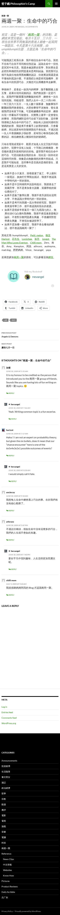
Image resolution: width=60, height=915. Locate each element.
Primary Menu (56, 3)
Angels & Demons (10, 335)
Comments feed (9, 717)
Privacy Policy (7, 911)
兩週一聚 (5, 16)
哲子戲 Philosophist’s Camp (18, 3)
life (5, 320)
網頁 (50, 257)
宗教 (4, 799)
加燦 (8, 367)
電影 (4, 815)
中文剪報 (7, 864)
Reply (11, 393)
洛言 (36, 238)
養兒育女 (6, 777)
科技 (4, 842)
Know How (8, 875)
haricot (9, 430)
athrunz (10, 521)
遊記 (4, 782)
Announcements (9, 760)
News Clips (8, 859)
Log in (4, 707)
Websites (7, 870)
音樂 (4, 831)
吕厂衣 (5, 897)
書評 (4, 810)
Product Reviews (10, 886)
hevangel (19, 27)
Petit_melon (36, 235)
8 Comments (32, 27)
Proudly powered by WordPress (28, 911)
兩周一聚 (34, 34)
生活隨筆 (6, 771)
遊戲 (4, 826)
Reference (6, 853)
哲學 (4, 793)
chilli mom (11, 580)
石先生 (15, 238)
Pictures (6, 881)
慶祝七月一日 (8, 346)
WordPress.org (9, 723)
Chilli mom (36, 242)
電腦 (4, 837)
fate (14, 320)
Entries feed (7, 712)
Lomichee (27, 238)
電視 (4, 821)
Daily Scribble (8, 892)
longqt (45, 238)
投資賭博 (6, 766)
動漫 (4, 804)
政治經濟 (6, 788)
